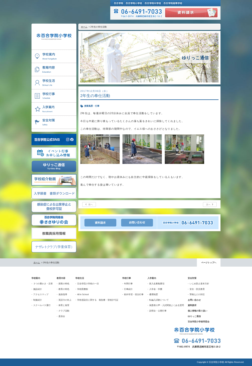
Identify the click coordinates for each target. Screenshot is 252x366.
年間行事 (128, 283)
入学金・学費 (155, 289)
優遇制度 (153, 294)
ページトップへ (208, 262)
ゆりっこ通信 (194, 316)
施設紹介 (37, 289)
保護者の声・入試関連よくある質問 (166, 305)
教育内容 (61, 278)
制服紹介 (37, 300)
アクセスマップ (40, 294)
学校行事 (126, 278)
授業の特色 (63, 283)
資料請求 (192, 305)
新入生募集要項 (156, 283)
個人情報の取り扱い (197, 311)
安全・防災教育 (197, 289)
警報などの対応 (197, 294)
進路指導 (62, 294)
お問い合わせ (194, 300)
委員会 (61, 316)
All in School (83, 294)
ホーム (84, 27)
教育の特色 (63, 289)
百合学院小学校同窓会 (198, 321)
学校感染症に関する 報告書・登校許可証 (97, 300)
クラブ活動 (63, 311)
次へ (208, 204)
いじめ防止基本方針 (199, 283)
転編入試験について (159, 300)
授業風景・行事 (91, 106)
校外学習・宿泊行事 (134, 294)
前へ (90, 204)
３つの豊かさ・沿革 (43, 283)
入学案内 (151, 278)
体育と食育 (63, 305)
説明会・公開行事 (158, 311)
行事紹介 (128, 289)
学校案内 (36, 278)
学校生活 (79, 278)
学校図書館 (82, 289)
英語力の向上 (64, 300)
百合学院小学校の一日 (88, 283)
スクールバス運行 (42, 305)
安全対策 (192, 278)
